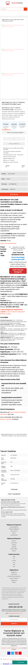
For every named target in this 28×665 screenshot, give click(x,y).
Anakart (14, 545)
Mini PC (14, 533)
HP (14, 558)
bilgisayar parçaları (17, 648)
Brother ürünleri (5, 314)
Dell (14, 564)
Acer (14, 562)
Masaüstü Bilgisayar (14, 529)
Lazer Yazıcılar (11, 173)
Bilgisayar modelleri (6, 648)
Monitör (14, 551)
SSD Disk (14, 547)
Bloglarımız (14, 572)
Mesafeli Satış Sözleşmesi (14, 576)
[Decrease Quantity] (4, 139)
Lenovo (14, 560)
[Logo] (14, 3)
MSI (14, 566)
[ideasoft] (6, 664)
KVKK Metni (14, 574)
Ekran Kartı (14, 543)
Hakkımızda (14, 580)
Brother (8, 179)
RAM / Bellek (14, 549)
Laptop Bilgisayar (14, 527)
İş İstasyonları (14, 535)
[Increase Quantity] (23, 139)
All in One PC (14, 531)
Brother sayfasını (6, 419)
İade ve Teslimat (14, 578)
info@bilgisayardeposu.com (15, 613)
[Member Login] (2, 13)
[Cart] (25, 13)
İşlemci (14, 541)
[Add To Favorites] (26, 19)
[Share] (26, 22)
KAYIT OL (14, 623)
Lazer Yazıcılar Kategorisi (18, 271)
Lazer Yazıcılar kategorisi (15, 312)
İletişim (14, 582)
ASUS (14, 556)
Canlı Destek (21, 662)
